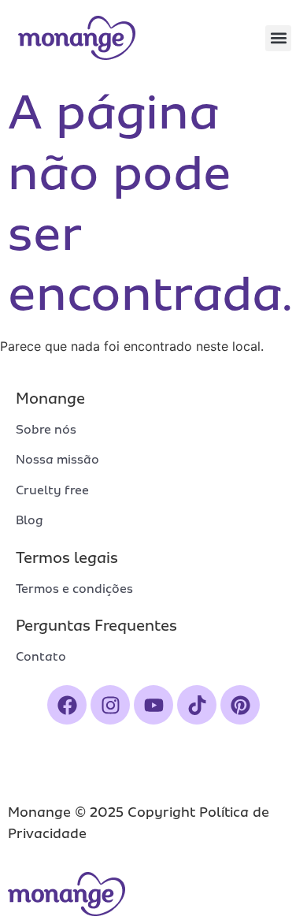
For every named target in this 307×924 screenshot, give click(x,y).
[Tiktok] (196, 705)
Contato (41, 657)
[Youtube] (153, 705)
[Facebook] (67, 705)
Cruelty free (52, 490)
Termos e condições (74, 589)
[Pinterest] (240, 705)
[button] (278, 38)
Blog (29, 520)
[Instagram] (110, 705)
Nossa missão (57, 460)
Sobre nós (46, 430)
